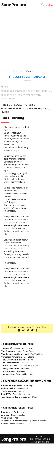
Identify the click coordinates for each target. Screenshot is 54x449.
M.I (32, 359)
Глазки (17, 418)
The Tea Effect (36, 354)
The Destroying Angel (28, 365)
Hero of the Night (26, 385)
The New (24, 362)
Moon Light (29, 357)
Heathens (25, 368)
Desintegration (28, 348)
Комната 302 (23, 388)
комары (21, 391)
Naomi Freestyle (18, 415)
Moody (35, 397)
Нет (44, 327)
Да (38, 327)
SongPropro (13, 4)
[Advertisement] (27, 38)
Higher (32, 374)
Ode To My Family (26, 351)
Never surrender (17, 423)
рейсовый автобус (38, 420)
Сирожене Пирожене (15, 371)
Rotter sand (19, 412)
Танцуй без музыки (22, 394)
